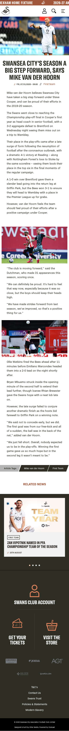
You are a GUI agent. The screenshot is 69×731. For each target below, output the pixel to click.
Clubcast (51, 727)
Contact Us (34, 692)
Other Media (33, 727)
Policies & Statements (34, 704)
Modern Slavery (35, 710)
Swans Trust (34, 698)
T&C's (34, 687)
